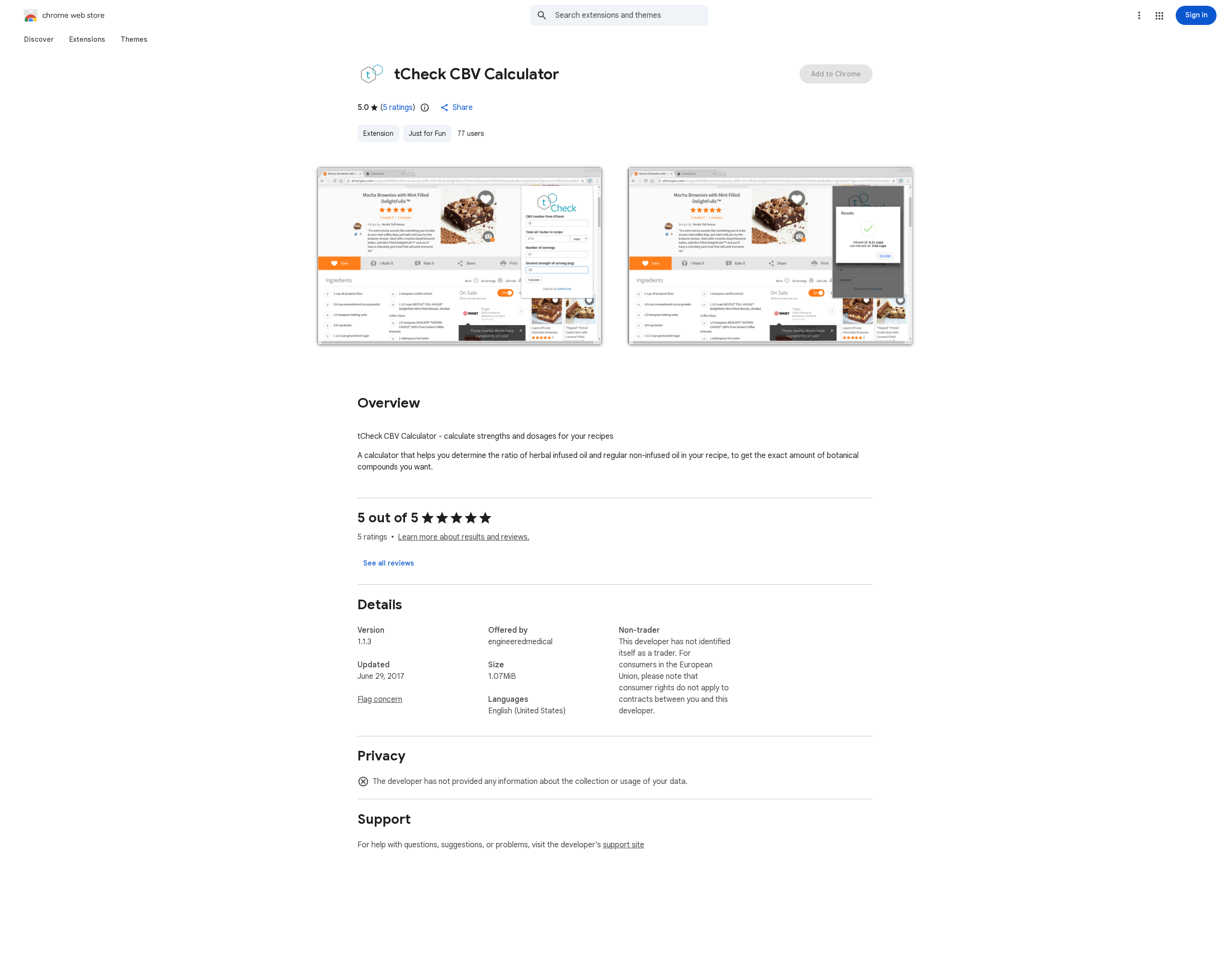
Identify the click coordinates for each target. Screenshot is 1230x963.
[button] (1159, 15)
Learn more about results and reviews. (463, 537)
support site (623, 845)
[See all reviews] (388, 563)
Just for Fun (427, 133)
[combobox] (631, 15)
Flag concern (379, 699)
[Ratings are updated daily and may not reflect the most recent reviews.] (424, 107)
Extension (378, 133)
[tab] (39, 39)
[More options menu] (1139, 15)
